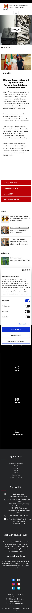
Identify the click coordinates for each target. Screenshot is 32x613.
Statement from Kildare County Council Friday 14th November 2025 (20, 218)
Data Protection (15, 597)
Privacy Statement (15, 601)
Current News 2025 (10, 183)
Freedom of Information (15, 603)
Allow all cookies (16, 329)
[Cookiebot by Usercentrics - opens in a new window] (22, 270)
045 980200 (19, 500)
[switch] (27, 306)
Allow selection (16, 335)
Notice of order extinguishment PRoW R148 (20, 259)
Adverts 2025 (8, 194)
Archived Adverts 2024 (11, 199)
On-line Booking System (16, 551)
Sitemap (16, 468)
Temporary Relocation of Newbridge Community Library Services (19, 230)
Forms (16, 470)
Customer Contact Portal (18, 496)
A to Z (16, 466)
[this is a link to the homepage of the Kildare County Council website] (3, 47)
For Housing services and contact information (15, 561)
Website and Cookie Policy (15, 595)
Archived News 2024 (11, 189)
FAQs (16, 473)
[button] (13, 580)
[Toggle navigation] (16, 12)
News (8, 47)
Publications (16, 475)
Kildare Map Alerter (16, 477)
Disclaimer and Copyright (14, 599)
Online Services (15, 346)
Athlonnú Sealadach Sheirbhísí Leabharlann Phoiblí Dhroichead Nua (18, 241)
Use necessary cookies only (16, 341)
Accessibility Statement (16, 464)
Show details (22, 324)
